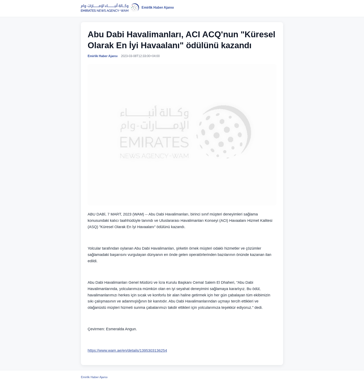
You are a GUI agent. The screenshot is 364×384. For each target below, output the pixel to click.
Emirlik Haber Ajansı (94, 377)
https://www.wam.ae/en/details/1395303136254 (127, 350)
